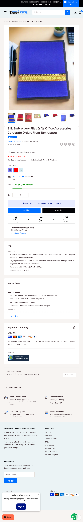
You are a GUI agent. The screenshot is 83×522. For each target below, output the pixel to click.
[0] (79, 12)
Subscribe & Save (72, 3)
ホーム (6, 21)
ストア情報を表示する (18, 233)
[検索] (67, 12)
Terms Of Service (51, 439)
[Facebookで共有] (61, 144)
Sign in (21, 506)
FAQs (47, 442)
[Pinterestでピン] (65, 144)
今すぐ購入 (59, 210)
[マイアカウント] (75, 12)
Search (48, 432)
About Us (48, 436)
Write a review (69, 375)
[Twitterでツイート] (69, 144)
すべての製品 (14, 21)
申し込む (11, 481)
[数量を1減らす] (15, 195)
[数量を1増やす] (26, 195)
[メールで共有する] (73, 144)
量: (9, 195)
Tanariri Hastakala (14, 141)
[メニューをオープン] (5, 12)
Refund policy (50, 448)
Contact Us (49, 445)
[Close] (38, 495)
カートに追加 (24, 210)
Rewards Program (51, 455)
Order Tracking (51, 451)
